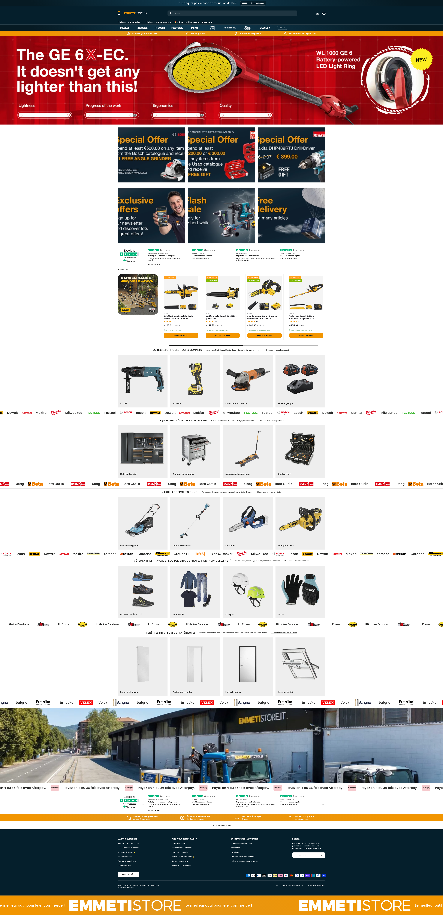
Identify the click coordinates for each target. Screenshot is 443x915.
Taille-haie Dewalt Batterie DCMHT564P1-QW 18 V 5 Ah (301, 317)
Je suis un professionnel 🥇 (183, 856)
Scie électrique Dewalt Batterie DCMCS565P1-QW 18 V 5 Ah (178, 317)
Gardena (194, 554)
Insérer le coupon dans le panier (244, 861)
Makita (69, 413)
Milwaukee (102, 413)
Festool (138, 413)
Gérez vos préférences (182, 865)
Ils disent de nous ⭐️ (126, 852)
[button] (323, 13)
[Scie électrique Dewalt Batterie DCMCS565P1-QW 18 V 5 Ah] (181, 293)
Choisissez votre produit (129, 22)
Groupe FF (231, 554)
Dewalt (41, 413)
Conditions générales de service (292, 885)
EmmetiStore (127, 885)
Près (276, 885)
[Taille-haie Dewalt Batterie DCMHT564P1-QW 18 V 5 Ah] (306, 293)
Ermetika (111, 703)
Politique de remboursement (316, 885)
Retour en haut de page (221, 825)
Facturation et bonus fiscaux (243, 856)
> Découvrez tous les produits (277, 350)
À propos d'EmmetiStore (128, 843)
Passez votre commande (242, 843)
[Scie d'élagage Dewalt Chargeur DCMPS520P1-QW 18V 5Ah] (264, 293)
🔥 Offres (178, 22)
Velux (26, 703)
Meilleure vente (192, 22)
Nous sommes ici (125, 856)
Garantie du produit (180, 852)
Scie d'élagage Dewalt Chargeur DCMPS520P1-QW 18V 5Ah (262, 317)
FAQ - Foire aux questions (128, 847)
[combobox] (233, 13)
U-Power (31, 624)
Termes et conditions (127, 861)
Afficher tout (123, 269)
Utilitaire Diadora (74, 624)
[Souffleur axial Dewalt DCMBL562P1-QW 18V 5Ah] (223, 293)
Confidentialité (124, 865)
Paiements (235, 847)
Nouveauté (207, 22)
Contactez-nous (179, 843)
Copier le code (258, 3)
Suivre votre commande (182, 847)
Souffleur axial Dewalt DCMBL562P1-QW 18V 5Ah (222, 317)
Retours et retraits (180, 861)
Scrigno (65, 703)
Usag (68, 484)
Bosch (12, 413)
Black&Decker (271, 554)
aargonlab (130, 887)
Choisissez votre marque (157, 22)
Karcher (159, 554)
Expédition (235, 852)
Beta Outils (27, 484)
